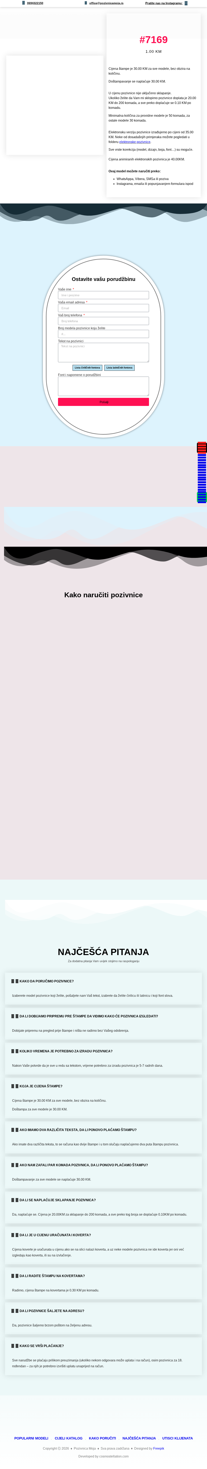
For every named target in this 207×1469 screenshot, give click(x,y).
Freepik (158, 1448)
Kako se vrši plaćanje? (42, 1346)
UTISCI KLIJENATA (177, 1438)
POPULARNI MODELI (31, 1438)
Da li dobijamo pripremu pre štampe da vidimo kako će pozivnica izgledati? (89, 1016)
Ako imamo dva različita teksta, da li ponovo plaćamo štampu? (78, 1130)
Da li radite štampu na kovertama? (52, 1276)
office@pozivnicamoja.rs (106, 3)
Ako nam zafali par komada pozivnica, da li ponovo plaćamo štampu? (84, 1165)
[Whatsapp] (202, 472)
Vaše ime (65, 289)
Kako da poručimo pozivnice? (47, 981)
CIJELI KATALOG (68, 1438)
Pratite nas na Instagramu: (164, 3)
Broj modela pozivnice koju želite (81, 328)
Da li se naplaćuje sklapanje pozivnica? (58, 1200)
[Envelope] (202, 460)
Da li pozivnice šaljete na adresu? (52, 1311)
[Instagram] (202, 448)
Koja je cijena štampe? (41, 1086)
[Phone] (202, 497)
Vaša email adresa (72, 302)
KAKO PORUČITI (102, 1438)
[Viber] (202, 485)
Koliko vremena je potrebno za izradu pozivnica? (66, 1051)
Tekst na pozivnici (70, 341)
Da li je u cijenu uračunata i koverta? (55, 1235)
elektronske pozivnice (134, 142)
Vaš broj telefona (70, 315)
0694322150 (35, 3)
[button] (154, 23)
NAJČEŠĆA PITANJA (139, 1438)
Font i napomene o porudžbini (79, 375)
